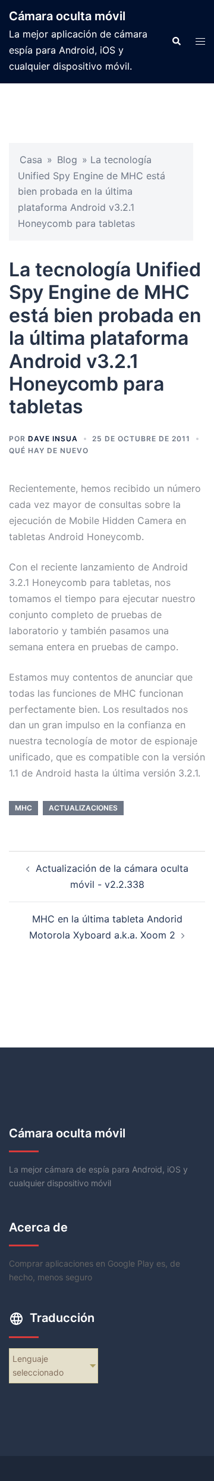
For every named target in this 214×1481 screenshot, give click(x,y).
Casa (31, 160)
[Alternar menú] (200, 41)
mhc (23, 807)
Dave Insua (53, 438)
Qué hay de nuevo (49, 450)
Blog (67, 160)
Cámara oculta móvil (67, 16)
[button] (176, 41)
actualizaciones (83, 807)
